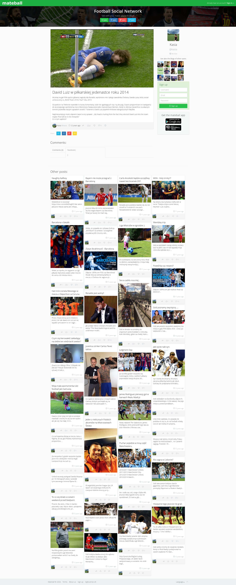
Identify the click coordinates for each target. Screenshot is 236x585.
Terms (65, 582)
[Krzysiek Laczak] (160, 64)
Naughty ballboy (59, 178)
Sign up (174, 106)
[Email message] (75, 133)
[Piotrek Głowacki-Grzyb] (181, 78)
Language (179, 582)
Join (105, 20)
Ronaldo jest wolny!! (95, 293)
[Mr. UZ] (167, 64)
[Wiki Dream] (160, 71)
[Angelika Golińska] (181, 64)
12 (110, 223)
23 (110, 243)
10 (77, 216)
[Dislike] (94, 125)
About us (72, 582)
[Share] (83, 125)
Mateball (51, 582)
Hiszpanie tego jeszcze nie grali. (167, 503)
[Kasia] (181, 71)
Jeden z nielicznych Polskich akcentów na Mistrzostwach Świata (98, 422)
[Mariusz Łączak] (160, 78)
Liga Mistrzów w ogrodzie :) (132, 225)
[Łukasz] (174, 71)
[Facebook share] (64, 133)
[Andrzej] (174, 64)
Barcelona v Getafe (60, 222)
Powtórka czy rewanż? (163, 265)
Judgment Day (125, 349)
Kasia (62, 125)
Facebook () (71, 152)
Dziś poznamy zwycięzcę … (165, 307)
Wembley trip (159, 222)
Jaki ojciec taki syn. (161, 346)
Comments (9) (57, 150)
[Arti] (167, 78)
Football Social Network (118, 11)
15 (77, 380)
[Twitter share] (58, 133)
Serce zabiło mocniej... (129, 280)
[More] (105, 125)
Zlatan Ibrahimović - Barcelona (100, 248)
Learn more (107, 24)
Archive (174, 53)
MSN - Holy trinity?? (162, 178)
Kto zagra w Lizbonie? (163, 459)
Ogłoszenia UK (90, 582)
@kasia (173, 49)
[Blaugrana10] (167, 71)
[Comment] (177, 216)
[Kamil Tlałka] (174, 78)
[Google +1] (69, 133)
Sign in (131, 24)
